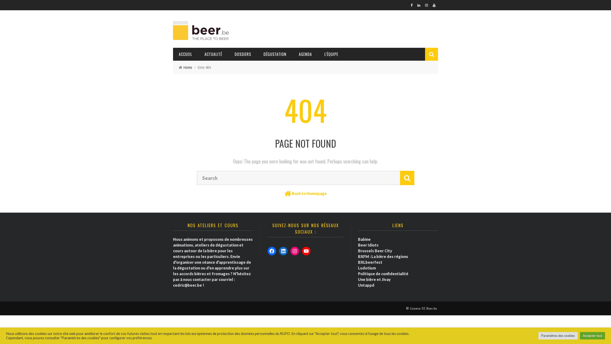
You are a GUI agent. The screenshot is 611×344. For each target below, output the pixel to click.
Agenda (305, 54)
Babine (364, 239)
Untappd (366, 285)
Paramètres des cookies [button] (558, 336)
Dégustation (274, 54)
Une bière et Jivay (374, 279)
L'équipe (331, 54)
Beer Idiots (368, 245)
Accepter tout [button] (592, 336)
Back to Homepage (309, 193)
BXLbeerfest (370, 262)
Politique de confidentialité (383, 273)
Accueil (185, 54)
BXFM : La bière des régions (383, 256)
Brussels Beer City (375, 250)
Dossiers (243, 54)
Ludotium (367, 268)
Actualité (213, 54)
